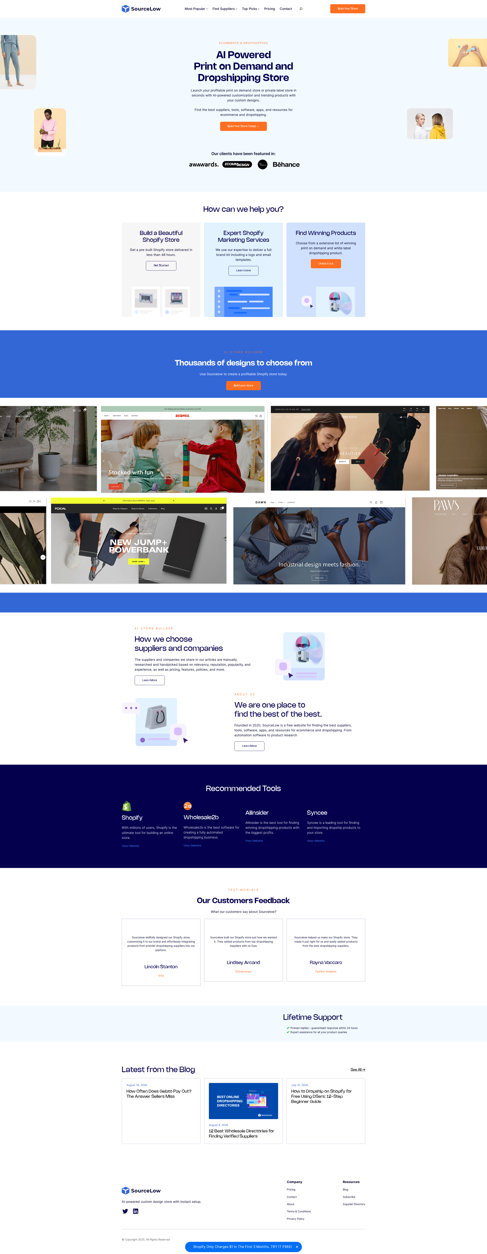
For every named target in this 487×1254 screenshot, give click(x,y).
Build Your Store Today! (243, 126)
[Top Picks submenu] (259, 9)
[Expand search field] (301, 9)
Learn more (243, 270)
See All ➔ (358, 1070)
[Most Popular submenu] (207, 9)
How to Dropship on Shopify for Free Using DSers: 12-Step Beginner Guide (321, 1096)
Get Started (161, 265)
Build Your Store (348, 8)
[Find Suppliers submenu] (236, 9)
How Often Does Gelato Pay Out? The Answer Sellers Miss (159, 1094)
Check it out (325, 263)
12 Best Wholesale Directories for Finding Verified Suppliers (241, 1133)
